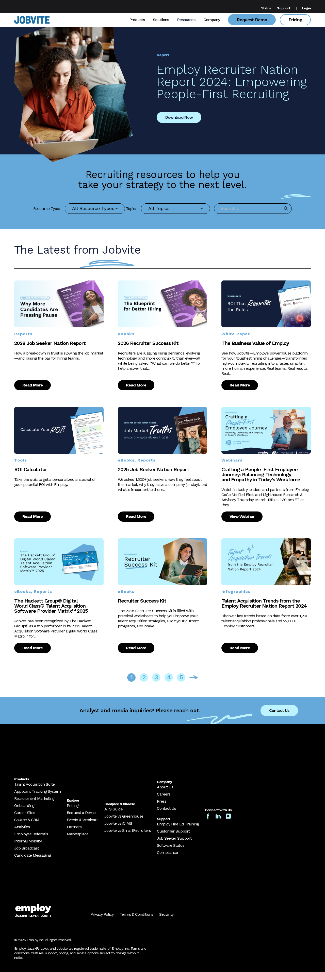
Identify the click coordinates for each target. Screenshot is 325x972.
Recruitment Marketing (34, 798)
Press (161, 801)
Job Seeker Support (174, 838)
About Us (165, 787)
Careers (163, 794)
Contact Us (279, 710)
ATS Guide (113, 809)
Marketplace (77, 834)
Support (283, 8)
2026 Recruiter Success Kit (148, 343)
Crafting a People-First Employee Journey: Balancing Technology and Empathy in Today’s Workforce (260, 474)
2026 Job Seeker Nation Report (50, 343)
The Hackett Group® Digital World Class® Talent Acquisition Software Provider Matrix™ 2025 (51, 606)
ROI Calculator (30, 469)
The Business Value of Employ (255, 343)
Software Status (170, 845)
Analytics (22, 826)
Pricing (295, 19)
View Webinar (242, 516)
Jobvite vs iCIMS (118, 823)
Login (306, 8)
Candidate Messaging (32, 855)
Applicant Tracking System (37, 791)
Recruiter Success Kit (142, 601)
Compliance (167, 852)
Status (266, 8)
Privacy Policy (101, 914)
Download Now (179, 117)
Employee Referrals (31, 834)
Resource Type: (46, 208)
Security (166, 914)
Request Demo (252, 19)
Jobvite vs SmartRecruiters (127, 830)
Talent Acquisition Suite (34, 784)
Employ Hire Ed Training (178, 824)
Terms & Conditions (136, 914)
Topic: (131, 208)
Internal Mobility (28, 841)
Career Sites (24, 812)
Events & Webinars (82, 819)
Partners (74, 826)
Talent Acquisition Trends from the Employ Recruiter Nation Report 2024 (264, 603)
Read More (32, 385)
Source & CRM (26, 819)
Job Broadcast (26, 848)
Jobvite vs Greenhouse (123, 816)
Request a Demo (81, 812)
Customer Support (173, 831)
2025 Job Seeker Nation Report (153, 469)
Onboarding (24, 805)
